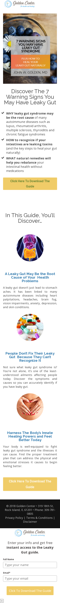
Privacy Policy (14, 518)
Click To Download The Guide (30, 591)
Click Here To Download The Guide (30, 183)
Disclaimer (30, 521)
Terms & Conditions (39, 518)
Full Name (8, 559)
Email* (6, 572)
